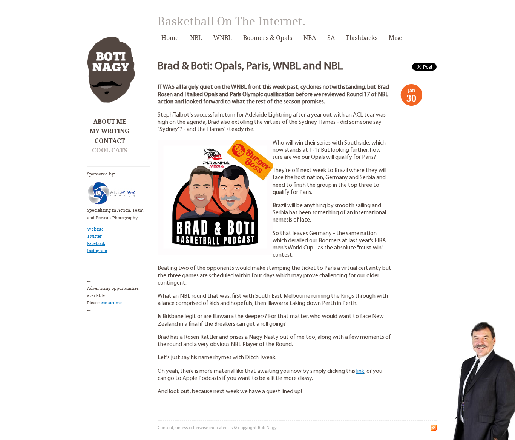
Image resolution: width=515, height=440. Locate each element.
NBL (196, 38)
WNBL (222, 38)
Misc (395, 38)
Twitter (94, 236)
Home (170, 38)
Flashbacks (361, 38)
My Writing (109, 131)
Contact (110, 141)
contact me (111, 302)
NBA (309, 38)
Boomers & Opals (267, 38)
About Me (109, 121)
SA (331, 38)
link (360, 371)
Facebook (96, 243)
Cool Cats (109, 150)
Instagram (97, 250)
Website (95, 229)
